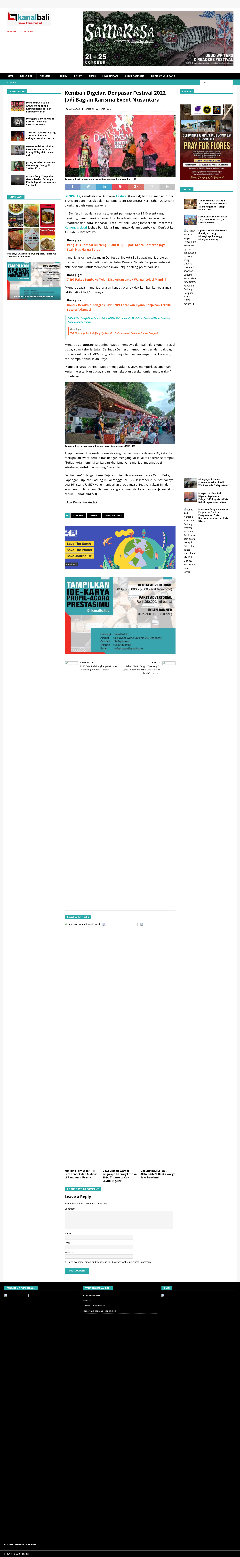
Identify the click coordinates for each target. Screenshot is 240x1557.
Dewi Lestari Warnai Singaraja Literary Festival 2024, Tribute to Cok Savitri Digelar (120, 1176)
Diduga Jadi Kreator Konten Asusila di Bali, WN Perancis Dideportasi (213, 482)
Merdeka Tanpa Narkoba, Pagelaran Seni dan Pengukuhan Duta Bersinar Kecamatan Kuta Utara (213, 515)
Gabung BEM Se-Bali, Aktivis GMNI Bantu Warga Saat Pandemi (157, 1174)
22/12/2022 (74, 108)
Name (68, 1233)
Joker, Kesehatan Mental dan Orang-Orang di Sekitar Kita (40, 165)
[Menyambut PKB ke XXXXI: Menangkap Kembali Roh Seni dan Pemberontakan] (17, 106)
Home (10, 76)
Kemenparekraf (76, 227)
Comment (70, 1208)
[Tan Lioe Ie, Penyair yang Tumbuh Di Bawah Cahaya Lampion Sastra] (17, 136)
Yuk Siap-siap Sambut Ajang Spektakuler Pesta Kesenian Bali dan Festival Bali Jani (114, 333)
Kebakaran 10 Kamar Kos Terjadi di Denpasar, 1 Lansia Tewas (213, 219)
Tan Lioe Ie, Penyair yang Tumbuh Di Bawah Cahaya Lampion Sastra (41, 135)
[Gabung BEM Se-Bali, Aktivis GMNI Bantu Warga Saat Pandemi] (158, 1045)
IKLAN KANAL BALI (91, 1295)
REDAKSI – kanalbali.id (94, 1305)
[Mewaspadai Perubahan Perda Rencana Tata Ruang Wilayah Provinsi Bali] (17, 150)
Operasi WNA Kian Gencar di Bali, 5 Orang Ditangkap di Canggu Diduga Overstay (213, 235)
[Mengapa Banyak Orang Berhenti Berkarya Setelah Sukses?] (17, 122)
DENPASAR (72, 196)
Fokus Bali (26, 76)
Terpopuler (17, 91)
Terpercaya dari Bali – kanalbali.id (99, 1310)
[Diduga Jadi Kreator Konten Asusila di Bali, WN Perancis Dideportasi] (190, 483)
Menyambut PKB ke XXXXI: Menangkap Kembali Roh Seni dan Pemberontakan (38, 107)
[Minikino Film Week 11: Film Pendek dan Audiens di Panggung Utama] (82, 1045)
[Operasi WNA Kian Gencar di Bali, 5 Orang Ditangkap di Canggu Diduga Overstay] (190, 351)
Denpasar (78, 515)
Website (69, 1252)
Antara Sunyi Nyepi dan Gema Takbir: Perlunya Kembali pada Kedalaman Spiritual (41, 181)
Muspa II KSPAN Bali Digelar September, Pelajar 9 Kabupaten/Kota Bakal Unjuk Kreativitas (213, 498)
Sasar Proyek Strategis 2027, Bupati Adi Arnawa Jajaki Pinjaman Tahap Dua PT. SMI (212, 205)
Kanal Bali (89, 108)
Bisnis (92, 76)
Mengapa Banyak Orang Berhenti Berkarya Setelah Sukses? (40, 121)
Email (67, 1242)
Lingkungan (110, 76)
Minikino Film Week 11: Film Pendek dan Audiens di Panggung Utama (81, 1174)
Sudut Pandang (134, 76)
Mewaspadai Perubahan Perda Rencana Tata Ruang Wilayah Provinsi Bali (40, 151)
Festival (121, 196)
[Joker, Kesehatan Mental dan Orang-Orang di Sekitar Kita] (17, 166)
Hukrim (62, 76)
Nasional (46, 76)
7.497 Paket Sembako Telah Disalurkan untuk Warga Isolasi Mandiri (116, 279)
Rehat (78, 76)
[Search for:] (216, 82)
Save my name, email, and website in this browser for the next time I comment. (110, 1261)
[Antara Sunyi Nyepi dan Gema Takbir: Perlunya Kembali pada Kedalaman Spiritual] (17, 180)
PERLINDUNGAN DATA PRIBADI (20, 1544)
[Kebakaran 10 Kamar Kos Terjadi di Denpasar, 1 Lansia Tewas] (190, 220)
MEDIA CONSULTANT (163, 76)
